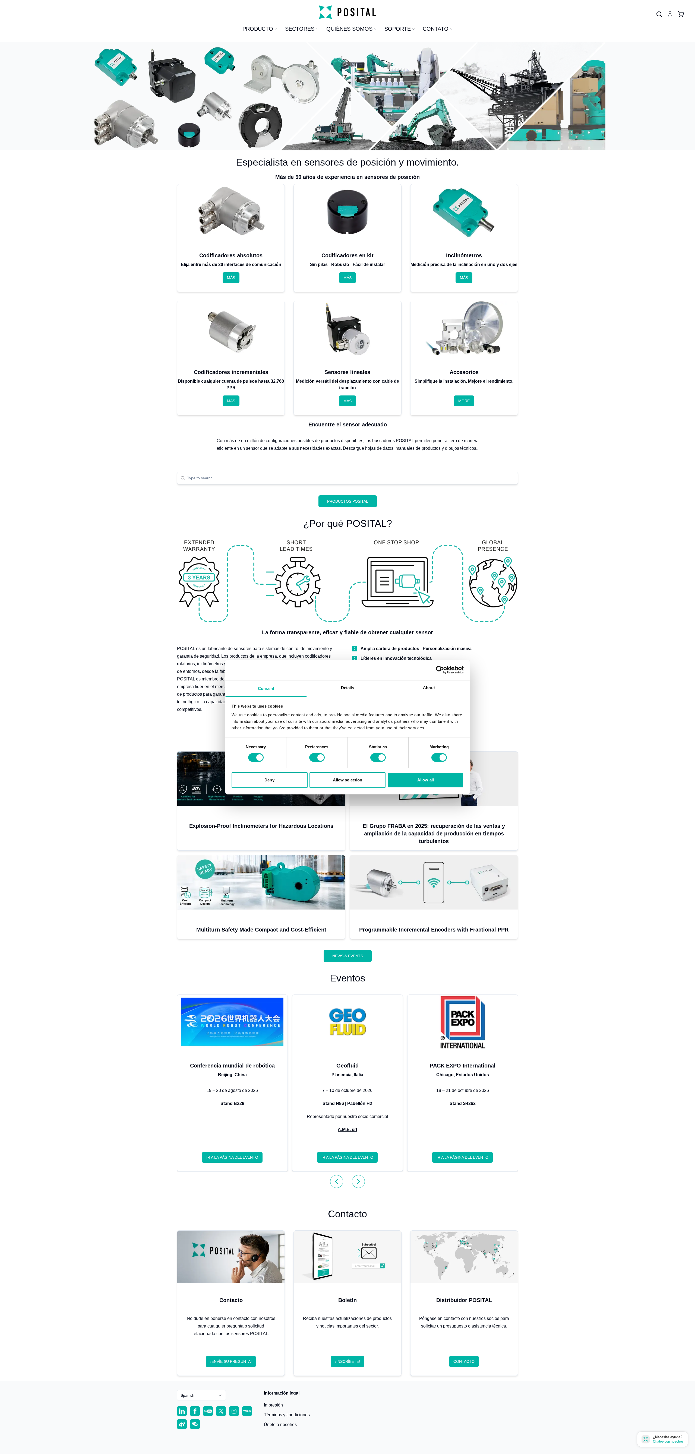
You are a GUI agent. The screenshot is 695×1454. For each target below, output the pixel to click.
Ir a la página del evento (232, 1157)
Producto (257, 29)
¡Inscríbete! (347, 1361)
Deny (269, 780)
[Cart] (681, 14)
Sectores (299, 29)
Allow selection (347, 780)
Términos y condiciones (287, 1414)
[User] (659, 14)
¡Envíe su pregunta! (231, 1361)
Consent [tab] (266, 688)
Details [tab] (347, 687)
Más (231, 277)
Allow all (425, 780)
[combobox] (350, 478)
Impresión (273, 1405)
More (464, 401)
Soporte (397, 29)
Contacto (464, 1361)
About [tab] (429, 687)
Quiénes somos (349, 29)
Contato (435, 29)
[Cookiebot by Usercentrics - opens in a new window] (440, 670)
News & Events (347, 956)
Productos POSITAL (347, 501)
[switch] (317, 757)
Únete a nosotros (280, 1424)
